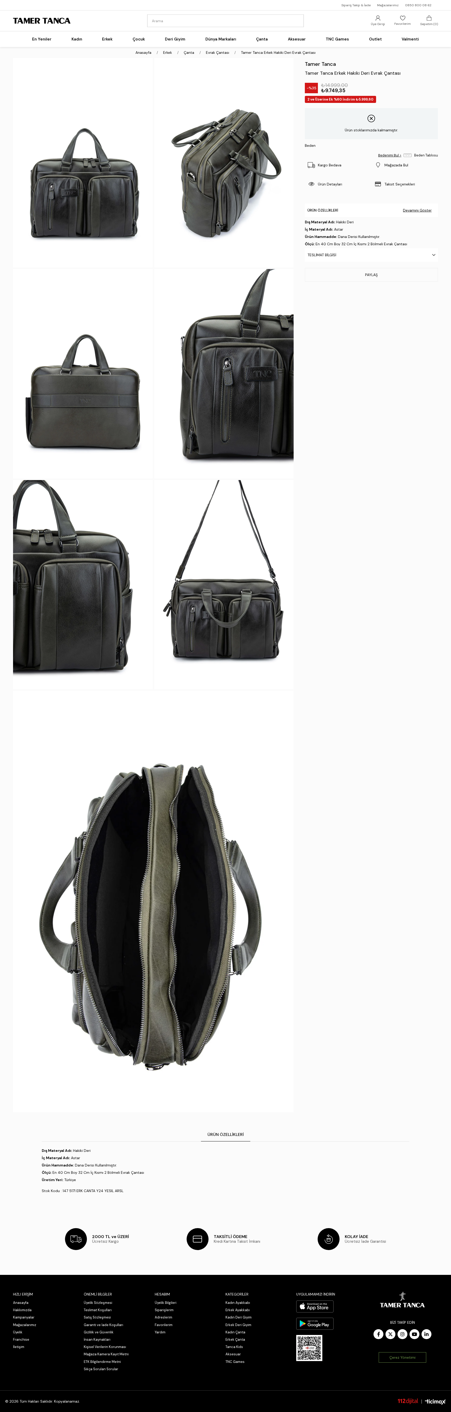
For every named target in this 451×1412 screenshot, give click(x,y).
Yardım (160, 1332)
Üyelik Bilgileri (165, 1302)
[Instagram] (402, 1334)
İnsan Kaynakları (97, 1339)
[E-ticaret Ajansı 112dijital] (407, 1401)
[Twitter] (390, 1334)
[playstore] (315, 1324)
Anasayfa (20, 1302)
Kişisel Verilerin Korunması (105, 1347)
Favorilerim (164, 1325)
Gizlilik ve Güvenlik (99, 1332)
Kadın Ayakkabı (237, 1302)
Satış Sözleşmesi (97, 1317)
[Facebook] (378, 1334)
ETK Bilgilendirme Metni (102, 1362)
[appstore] (315, 1306)
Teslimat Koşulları (98, 1310)
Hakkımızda (22, 1310)
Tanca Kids (234, 1347)
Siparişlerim (164, 1310)
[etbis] (309, 1348)
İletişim (18, 1347)
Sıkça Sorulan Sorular (101, 1369)
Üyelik (17, 1332)
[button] (404, 165)
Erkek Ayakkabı (237, 1310)
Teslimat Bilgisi (321, 255)
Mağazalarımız (388, 5)
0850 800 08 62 (418, 5)
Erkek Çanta (235, 1339)
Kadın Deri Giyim (238, 1317)
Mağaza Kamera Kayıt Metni (106, 1354)
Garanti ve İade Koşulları (103, 1325)
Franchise (21, 1339)
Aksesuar (233, 1354)
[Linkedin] (426, 1334)
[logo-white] (402, 1300)
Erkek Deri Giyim (238, 1325)
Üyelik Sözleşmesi (98, 1302)
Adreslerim (163, 1317)
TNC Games (235, 1362)
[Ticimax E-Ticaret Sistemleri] (435, 1401)
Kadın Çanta (235, 1332)
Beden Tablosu (426, 155)
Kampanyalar (23, 1317)
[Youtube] (414, 1334)
